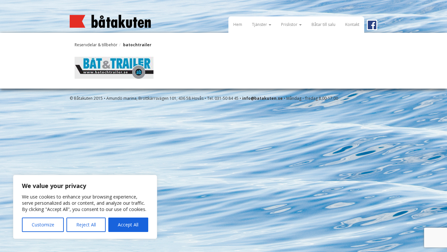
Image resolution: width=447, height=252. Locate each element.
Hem (237, 24)
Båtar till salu (323, 24)
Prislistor (289, 24)
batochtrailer (137, 45)
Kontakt (352, 24)
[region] (85, 207)
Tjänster (260, 24)
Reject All (86, 224)
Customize (43, 224)
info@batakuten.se (262, 98)
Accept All (128, 224)
